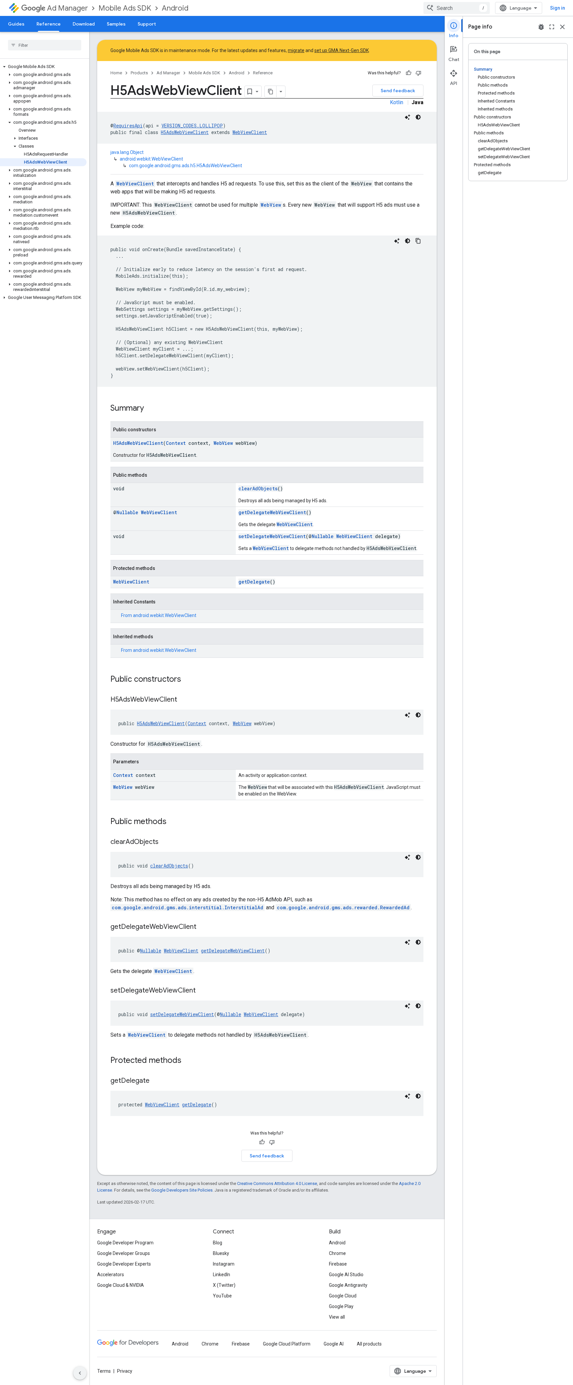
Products (139, 72)
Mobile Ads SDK (124, 8)
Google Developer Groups (123, 1253)
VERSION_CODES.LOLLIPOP (192, 125)
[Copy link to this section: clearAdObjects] (165, 842)
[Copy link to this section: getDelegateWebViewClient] (203, 927)
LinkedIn (221, 1274)
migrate (296, 50)
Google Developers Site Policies (182, 1190)
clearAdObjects (258, 488)
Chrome (337, 1253)
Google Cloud (342, 1295)
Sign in (557, 8)
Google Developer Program (125, 1242)
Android (175, 8)
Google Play (341, 1306)
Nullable (127, 512)
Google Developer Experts (124, 1264)
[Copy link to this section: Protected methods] (188, 1061)
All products (369, 1344)
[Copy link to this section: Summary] (150, 409)
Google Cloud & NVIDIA (120, 1285)
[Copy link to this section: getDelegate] (156, 1081)
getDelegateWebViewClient (272, 512)
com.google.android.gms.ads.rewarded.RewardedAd (343, 907)
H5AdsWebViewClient (185, 132)
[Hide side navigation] (80, 1373)
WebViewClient (249, 132)
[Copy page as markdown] (271, 91)
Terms (104, 1371)
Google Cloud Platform (286, 1344)
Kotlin (396, 102)
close (562, 27)
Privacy (124, 1371)
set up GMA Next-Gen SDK (341, 50)
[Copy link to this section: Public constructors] (187, 680)
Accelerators (110, 1274)
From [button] (158, 615)
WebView (271, 205)
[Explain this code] (407, 117)
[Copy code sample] (418, 241)
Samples (116, 24)
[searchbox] (44, 45)
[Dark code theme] (418, 117)
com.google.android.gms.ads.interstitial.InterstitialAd (187, 907)
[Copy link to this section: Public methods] (173, 822)
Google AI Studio (346, 1274)
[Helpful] (409, 73)
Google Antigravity (348, 1285)
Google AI (334, 1344)
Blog (217, 1242)
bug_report (541, 27)
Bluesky (221, 1253)
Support (147, 24)
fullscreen (552, 27)
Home (116, 72)
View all (337, 1317)
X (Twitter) (224, 1285)
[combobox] (456, 8)
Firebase (338, 1264)
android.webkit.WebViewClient (151, 159)
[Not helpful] (418, 73)
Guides (16, 24)
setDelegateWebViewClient (272, 536)
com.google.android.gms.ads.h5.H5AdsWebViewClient (185, 165)
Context (176, 443)
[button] (43, 67)
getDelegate (254, 582)
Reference (48, 24)
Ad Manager (67, 8)
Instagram (223, 1264)
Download (84, 24)
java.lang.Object (127, 152)
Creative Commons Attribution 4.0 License (277, 1183)
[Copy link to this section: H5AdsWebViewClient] (183, 700)
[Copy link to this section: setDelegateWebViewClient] (202, 991)
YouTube (222, 1295)
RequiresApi (128, 125)
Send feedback (398, 91)
